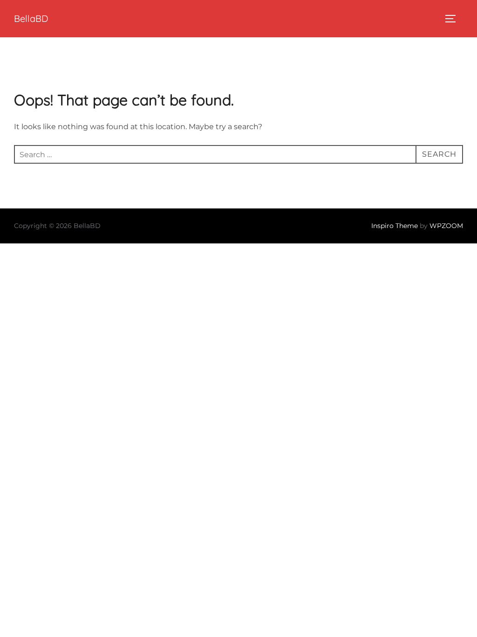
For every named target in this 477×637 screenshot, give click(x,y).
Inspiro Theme (394, 226)
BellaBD (31, 18)
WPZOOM (446, 226)
